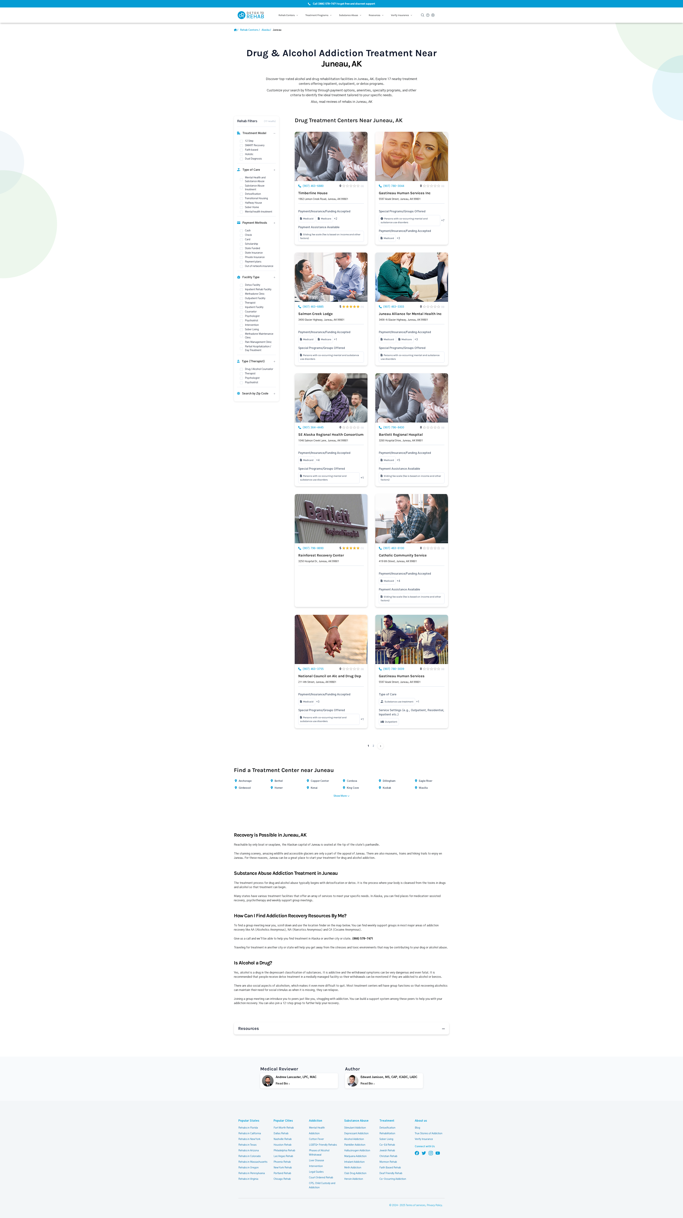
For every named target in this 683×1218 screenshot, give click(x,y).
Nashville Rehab (283, 1139)
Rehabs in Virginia (248, 1179)
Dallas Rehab (281, 1133)
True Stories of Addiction (428, 1133)
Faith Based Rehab (390, 1167)
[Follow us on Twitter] (424, 1153)
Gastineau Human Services (402, 676)
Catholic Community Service (403, 555)
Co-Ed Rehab (387, 1145)
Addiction (315, 1120)
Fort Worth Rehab (284, 1128)
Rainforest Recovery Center (321, 555)
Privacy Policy (434, 1205)
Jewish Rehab (387, 1150)
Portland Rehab (282, 1173)
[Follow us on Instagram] (431, 1153)
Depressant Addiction (356, 1133)
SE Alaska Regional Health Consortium (331, 434)
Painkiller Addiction (354, 1145)
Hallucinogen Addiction (357, 1150)
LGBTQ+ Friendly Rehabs (323, 1145)
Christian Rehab (388, 1156)
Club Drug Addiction (355, 1173)
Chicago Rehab (282, 1179)
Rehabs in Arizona (248, 1150)
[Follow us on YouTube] (438, 1153)
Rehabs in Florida (248, 1128)
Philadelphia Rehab (284, 1150)
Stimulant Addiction (355, 1128)
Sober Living (386, 1139)
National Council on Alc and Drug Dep (329, 676)
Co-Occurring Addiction (392, 1179)
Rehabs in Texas (247, 1145)
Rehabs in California (249, 1133)
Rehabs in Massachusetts (252, 1162)
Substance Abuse (356, 1120)
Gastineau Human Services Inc (405, 193)
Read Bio (282, 1083)
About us (421, 1120)
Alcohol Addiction (354, 1139)
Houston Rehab (283, 1145)
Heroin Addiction (353, 1179)
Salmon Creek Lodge (315, 314)
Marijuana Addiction (355, 1156)
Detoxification (387, 1128)
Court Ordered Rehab (321, 1177)
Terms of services (415, 1205)
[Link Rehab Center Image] (331, 156)
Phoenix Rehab (282, 1162)
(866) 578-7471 (362, 938)
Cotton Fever (316, 1139)
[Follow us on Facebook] (417, 1153)
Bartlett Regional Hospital (401, 434)
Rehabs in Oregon (248, 1167)
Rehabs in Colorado (249, 1156)
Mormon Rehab (388, 1162)
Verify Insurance (424, 1139)
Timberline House (313, 193)
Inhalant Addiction (354, 1162)
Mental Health (317, 1128)
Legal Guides (316, 1172)
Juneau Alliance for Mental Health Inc (410, 314)
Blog (417, 1128)
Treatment (386, 1120)
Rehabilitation (387, 1133)
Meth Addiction (352, 1167)
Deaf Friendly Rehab (390, 1173)
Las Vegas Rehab (283, 1156)
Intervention (316, 1166)
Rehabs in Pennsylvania (251, 1173)
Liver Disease (316, 1160)
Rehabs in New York (249, 1139)
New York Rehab (283, 1167)
